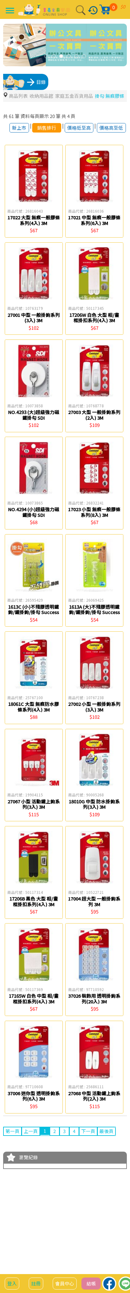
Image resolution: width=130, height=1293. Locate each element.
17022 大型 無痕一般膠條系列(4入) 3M (34, 220)
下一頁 (88, 1131)
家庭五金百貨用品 (74, 95)
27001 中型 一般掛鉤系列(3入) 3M (34, 317)
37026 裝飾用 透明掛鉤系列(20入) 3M (94, 998)
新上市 (19, 127)
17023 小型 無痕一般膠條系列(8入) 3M (94, 512)
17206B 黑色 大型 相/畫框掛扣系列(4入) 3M (33, 901)
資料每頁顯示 (35, 116)
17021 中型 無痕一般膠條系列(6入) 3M (94, 220)
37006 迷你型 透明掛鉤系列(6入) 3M (34, 1096)
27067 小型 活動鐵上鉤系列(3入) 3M (34, 804)
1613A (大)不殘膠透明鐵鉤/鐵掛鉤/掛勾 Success (94, 609)
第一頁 (12, 1131)
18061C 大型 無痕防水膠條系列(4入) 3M (33, 706)
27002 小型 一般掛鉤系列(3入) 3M (94, 706)
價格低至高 (79, 127)
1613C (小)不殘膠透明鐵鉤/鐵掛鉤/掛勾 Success (33, 609)
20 (52, 116)
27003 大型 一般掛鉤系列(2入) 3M (94, 415)
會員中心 (64, 1283)
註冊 (36, 1283)
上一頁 (31, 1131)
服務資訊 (40, 1249)
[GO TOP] (119, 1252)
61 (11, 116)
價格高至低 (111, 127)
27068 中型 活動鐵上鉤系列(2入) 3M (94, 1096)
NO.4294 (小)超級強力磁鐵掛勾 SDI (33, 512)
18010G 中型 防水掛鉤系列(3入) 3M (94, 804)
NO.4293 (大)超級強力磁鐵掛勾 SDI (33, 415)
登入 (12, 1283)
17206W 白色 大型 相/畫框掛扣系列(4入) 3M (94, 317)
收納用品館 (41, 95)
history (92, 10)
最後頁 (106, 1131)
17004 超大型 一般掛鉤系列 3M (94, 901)
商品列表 (18, 95)
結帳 (91, 1283)
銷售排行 (46, 127)
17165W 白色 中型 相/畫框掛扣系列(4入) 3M (34, 998)
